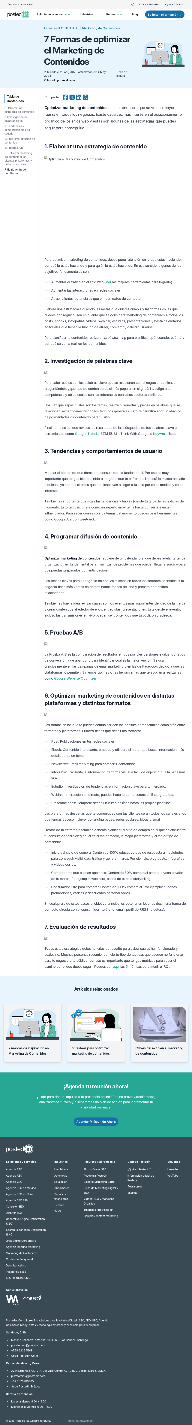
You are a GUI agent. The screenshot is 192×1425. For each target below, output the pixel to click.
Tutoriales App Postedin (98, 1209)
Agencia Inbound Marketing (23, 1246)
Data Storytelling (16, 1265)
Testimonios (135, 1186)
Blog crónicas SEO (95, 1169)
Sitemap (132, 1192)
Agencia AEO (14, 1175)
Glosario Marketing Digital (99, 1181)
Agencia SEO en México (21, 1188)
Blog (135, 14)
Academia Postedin (95, 1175)
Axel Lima (68, 80)
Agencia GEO (14, 1181)
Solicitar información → (165, 15)
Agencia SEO (14, 1169)
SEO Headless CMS (18, 1277)
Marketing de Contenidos (101, 28)
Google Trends (87, 434)
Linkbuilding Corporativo (21, 1240)
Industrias (86, 14)
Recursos (112, 14)
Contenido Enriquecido (20, 1259)
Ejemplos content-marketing (101, 1215)
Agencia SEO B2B (17, 1200)
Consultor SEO (15, 1206)
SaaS (57, 1211)
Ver (108, 282)
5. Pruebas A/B (13, 147)
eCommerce (62, 1188)
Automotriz (61, 1175)
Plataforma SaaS (16, 1271)
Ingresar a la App (174, 4)
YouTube (172, 1175)
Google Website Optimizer (75, 678)
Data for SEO (14, 1212)
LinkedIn (172, 1169)
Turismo (59, 1205)
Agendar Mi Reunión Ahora (96, 1121)
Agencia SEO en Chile (19, 1194)
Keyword (160, 434)
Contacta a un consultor (20, 4)
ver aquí (113, 967)
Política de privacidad (79, 1420)
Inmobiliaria (61, 1169)
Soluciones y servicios (52, 14)
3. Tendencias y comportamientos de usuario (17, 129)
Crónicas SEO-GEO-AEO (61, 28)
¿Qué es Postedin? (139, 1169)
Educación (60, 1181)
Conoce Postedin (149, 4)
